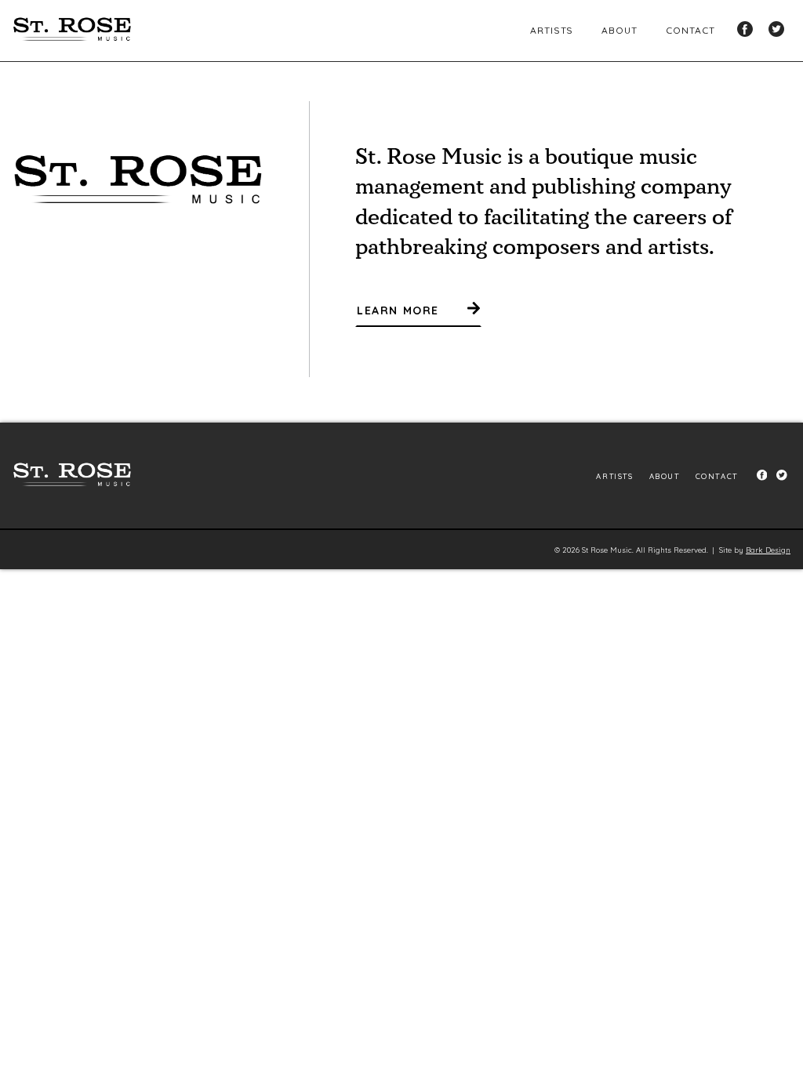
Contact (690, 30)
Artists (552, 30)
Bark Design (768, 549)
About (619, 30)
